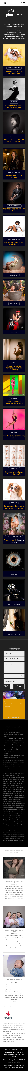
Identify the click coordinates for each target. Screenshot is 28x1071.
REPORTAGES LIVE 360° (14, 717)
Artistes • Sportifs (14, 141)
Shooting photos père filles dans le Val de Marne (14, 931)
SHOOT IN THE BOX (14, 468)
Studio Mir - (8, 1049)
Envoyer (20, 686)
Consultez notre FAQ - (17, 1049)
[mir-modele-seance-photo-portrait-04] (14, 360)
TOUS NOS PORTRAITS (14, 136)
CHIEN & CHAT (14, 502)
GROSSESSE (14, 102)
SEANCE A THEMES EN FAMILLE (14, 536)
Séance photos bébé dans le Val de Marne (14, 980)
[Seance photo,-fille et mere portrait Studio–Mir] (14, 534)
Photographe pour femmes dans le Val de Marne (14, 882)
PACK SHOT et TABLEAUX (14, 604)
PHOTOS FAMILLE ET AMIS (14, 68)
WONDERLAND (14, 398)
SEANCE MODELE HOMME (14, 206)
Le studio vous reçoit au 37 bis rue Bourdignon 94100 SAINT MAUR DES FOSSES (14, 1054)
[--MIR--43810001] (14, 430)
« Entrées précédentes (8, 1007)
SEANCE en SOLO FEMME (14, 172)
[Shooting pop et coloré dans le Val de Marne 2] (14, 396)
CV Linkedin (19, 139)
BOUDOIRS (14, 362)
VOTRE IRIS (14, 574)
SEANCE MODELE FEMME (14, 239)
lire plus (14, 900)
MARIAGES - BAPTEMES (14, 634)
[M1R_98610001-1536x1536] (14, 133)
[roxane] (14, 466)
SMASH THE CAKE (14, 303)
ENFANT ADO (14, 332)
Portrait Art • (9, 139)
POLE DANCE (14, 432)
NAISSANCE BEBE (14, 275)
